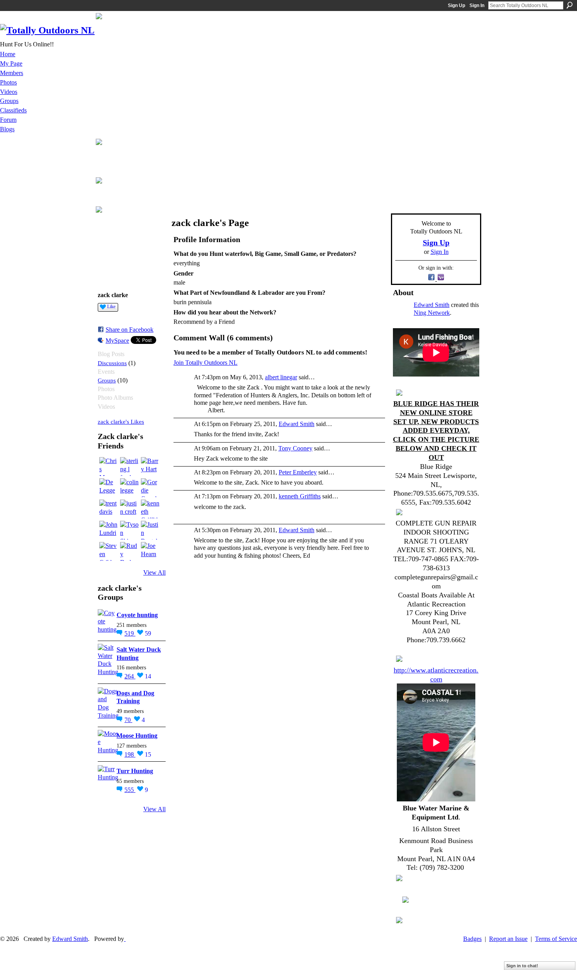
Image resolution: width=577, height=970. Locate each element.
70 (128, 719)
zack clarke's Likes (121, 421)
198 (129, 754)
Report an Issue (508, 938)
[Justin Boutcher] (150, 530)
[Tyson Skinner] (129, 530)
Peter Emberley (298, 472)
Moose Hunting (137, 735)
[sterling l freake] (129, 466)
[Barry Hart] (150, 466)
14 (148, 676)
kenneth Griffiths (300, 496)
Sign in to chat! (522, 965)
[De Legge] (108, 487)
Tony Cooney (295, 448)
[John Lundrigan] (108, 530)
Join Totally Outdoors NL (205, 362)
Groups (107, 380)
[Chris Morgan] (108, 466)
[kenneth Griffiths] (150, 509)
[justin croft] (129, 509)
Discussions (112, 363)
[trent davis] (108, 509)
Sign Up (456, 5)
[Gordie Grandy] (150, 487)
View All (154, 572)
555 (129, 789)
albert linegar (281, 377)
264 (129, 676)
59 (148, 633)
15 (148, 754)
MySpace (117, 340)
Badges (472, 938)
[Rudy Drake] (129, 551)
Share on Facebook (129, 329)
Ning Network (432, 312)
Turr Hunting (135, 771)
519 (129, 633)
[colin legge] (129, 487)
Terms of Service (556, 938)
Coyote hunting (137, 615)
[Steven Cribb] (108, 551)
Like (111, 306)
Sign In (476, 5)
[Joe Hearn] (150, 551)
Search (569, 5)
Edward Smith (296, 424)
